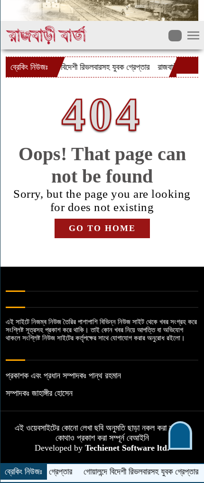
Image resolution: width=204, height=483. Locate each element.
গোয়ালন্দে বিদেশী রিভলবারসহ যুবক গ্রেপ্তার (85, 67)
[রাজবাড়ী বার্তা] (46, 34)
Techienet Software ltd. (127, 448)
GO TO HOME (102, 228)
